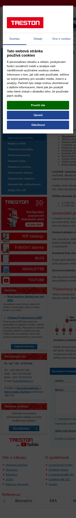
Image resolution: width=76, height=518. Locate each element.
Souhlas (14, 38)
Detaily (38, 38)
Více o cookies (61, 38)
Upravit (38, 115)
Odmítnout (38, 124)
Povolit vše (38, 105)
